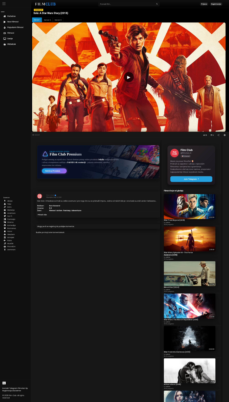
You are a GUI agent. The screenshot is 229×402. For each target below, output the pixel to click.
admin (168, 222)
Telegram (13, 388)
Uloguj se (41, 226)
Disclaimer (16, 390)
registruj (52, 226)
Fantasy (67, 210)
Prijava (204, 4)
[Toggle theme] (4, 383)
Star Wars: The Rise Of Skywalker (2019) (181, 319)
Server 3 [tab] (58, 20)
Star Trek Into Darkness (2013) (177, 352)
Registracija (7, 390)
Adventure (76, 210)
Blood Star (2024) (171, 287)
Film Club (50, 195)
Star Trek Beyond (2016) (174, 220)
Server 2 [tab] (47, 20)
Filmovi (52, 210)
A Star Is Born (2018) (172, 384)
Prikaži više (42, 214)
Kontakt (5, 388)
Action (59, 210)
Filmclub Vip (23, 388)
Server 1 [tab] (37, 20)
